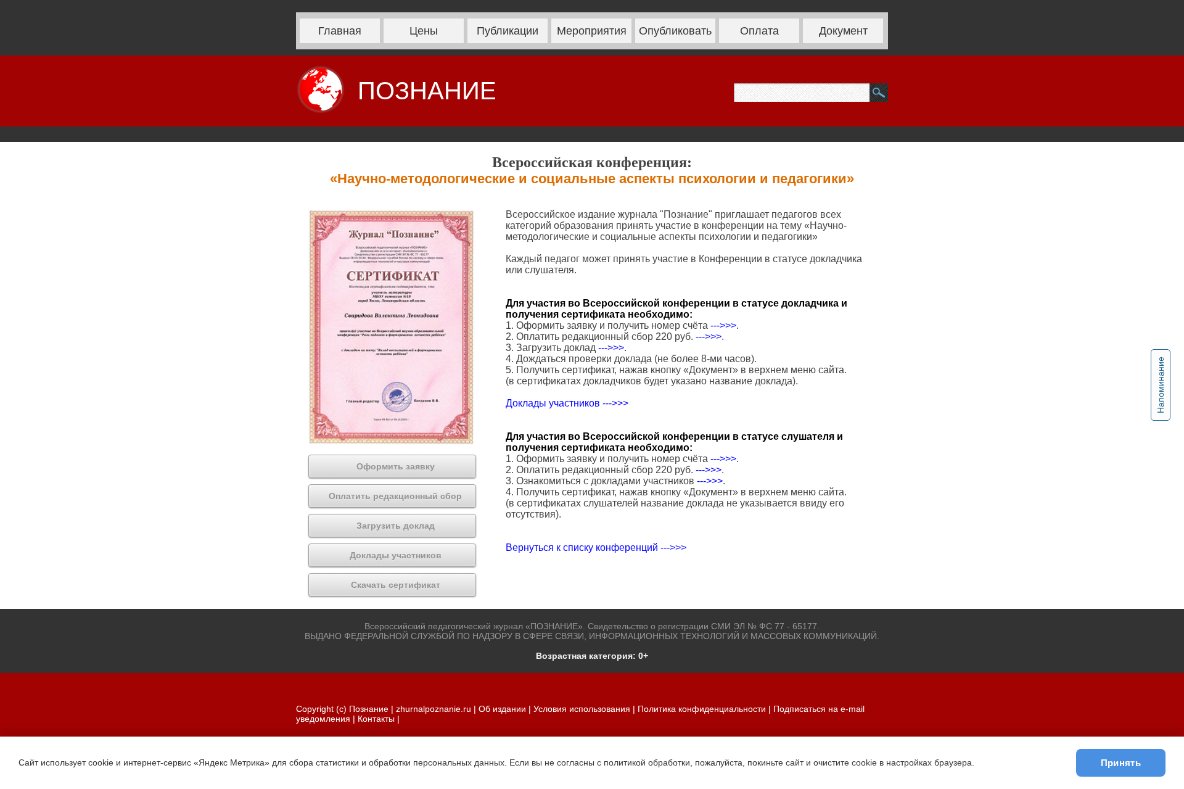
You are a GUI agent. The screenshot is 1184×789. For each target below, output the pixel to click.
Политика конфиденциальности (702, 709)
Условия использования (581, 709)
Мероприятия (592, 31)
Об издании (502, 709)
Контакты (376, 719)
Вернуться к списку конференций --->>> (596, 547)
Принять (1121, 763)
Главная (339, 31)
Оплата (759, 31)
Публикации (507, 31)
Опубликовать (675, 31)
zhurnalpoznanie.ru (435, 709)
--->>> (723, 325)
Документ (843, 31)
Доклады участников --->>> (567, 403)
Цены (423, 31)
